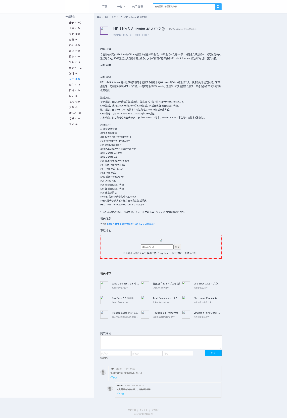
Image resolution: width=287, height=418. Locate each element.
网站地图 (143, 410)
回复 (115, 377)
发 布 (213, 353)
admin (120, 385)
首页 (104, 6)
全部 (106, 17)
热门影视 (137, 6)
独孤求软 (77, 6)
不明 (112, 368)
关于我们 (155, 410)
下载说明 (132, 410)
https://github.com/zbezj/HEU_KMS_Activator (130, 223)
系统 (114, 17)
